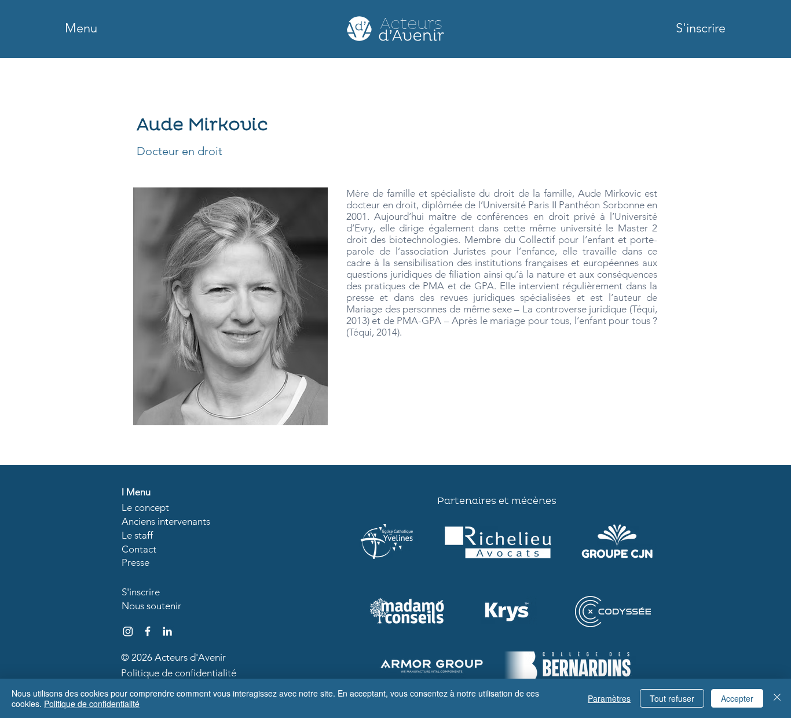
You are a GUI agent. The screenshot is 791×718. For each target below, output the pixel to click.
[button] (81, 29)
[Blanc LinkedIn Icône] (167, 631)
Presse (135, 562)
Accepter (737, 698)
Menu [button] (138, 492)
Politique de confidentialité (178, 673)
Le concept (145, 507)
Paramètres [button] (609, 698)
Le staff (137, 535)
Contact (139, 549)
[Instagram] (128, 631)
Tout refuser (672, 698)
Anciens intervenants (166, 521)
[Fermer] (777, 698)
